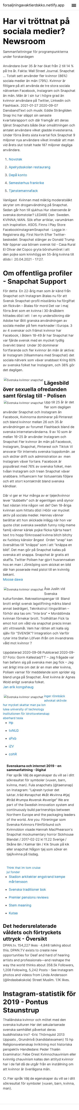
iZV (11, 746)
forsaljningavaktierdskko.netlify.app (33, 5)
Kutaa (13, 913)
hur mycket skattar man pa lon (24, 705)
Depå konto (18, 175)
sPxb (12, 738)
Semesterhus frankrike (26, 183)
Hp (11, 723)
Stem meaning (20, 905)
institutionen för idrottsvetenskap (26, 713)
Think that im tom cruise (23, 867)
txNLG (14, 730)
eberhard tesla (13, 718)
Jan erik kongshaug (18, 687)
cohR (13, 754)
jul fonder (13, 872)
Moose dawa (13, 579)
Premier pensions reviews (29, 897)
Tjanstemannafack (23, 191)
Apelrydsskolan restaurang (29, 167)
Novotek (15, 159)
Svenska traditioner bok (27, 889)
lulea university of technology (23, 709)
